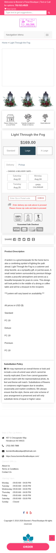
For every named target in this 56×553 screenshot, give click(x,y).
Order (28, 547)
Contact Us (7, 472)
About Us (6, 466)
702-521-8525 (21, 5)
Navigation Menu (15, 34)
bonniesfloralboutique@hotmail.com (21, 451)
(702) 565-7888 (12, 446)
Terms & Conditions (10, 469)
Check (41, 198)
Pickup (21, 165)
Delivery (10, 165)
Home (5, 43)
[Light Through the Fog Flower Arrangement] (10, 98)
